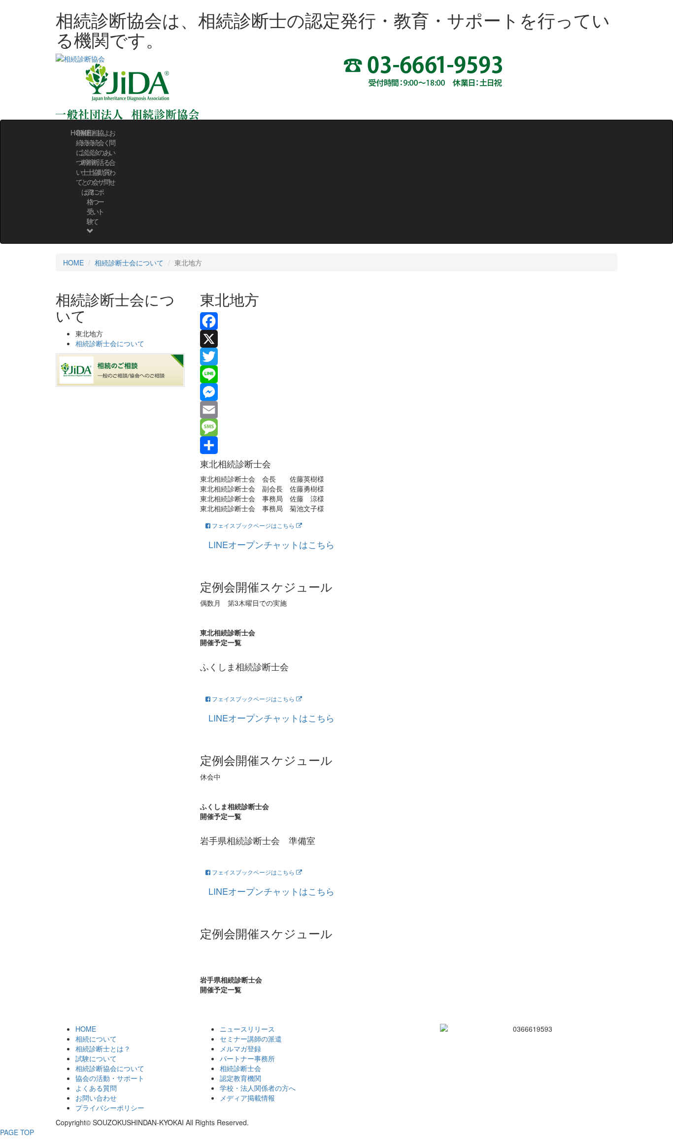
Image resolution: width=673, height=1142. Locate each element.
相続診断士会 (240, 1068)
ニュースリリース (247, 1029)
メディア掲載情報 (247, 1098)
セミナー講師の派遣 (251, 1039)
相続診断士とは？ (103, 1048)
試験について (96, 1058)
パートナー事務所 (247, 1058)
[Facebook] (409, 321)
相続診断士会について (129, 262)
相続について (96, 1039)
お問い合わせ (112, 157)
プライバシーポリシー (109, 1107)
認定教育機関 (240, 1078)
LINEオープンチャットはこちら (271, 544)
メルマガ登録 (240, 1048)
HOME (73, 262)
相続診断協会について (109, 1068)
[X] (409, 339)
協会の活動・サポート (109, 1078)
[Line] (409, 374)
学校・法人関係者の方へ (258, 1088)
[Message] (409, 427)
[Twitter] (409, 356)
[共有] (409, 445)
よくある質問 (96, 1088)
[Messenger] (409, 392)
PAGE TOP (17, 1132)
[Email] (409, 410)
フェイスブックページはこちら (253, 525)
